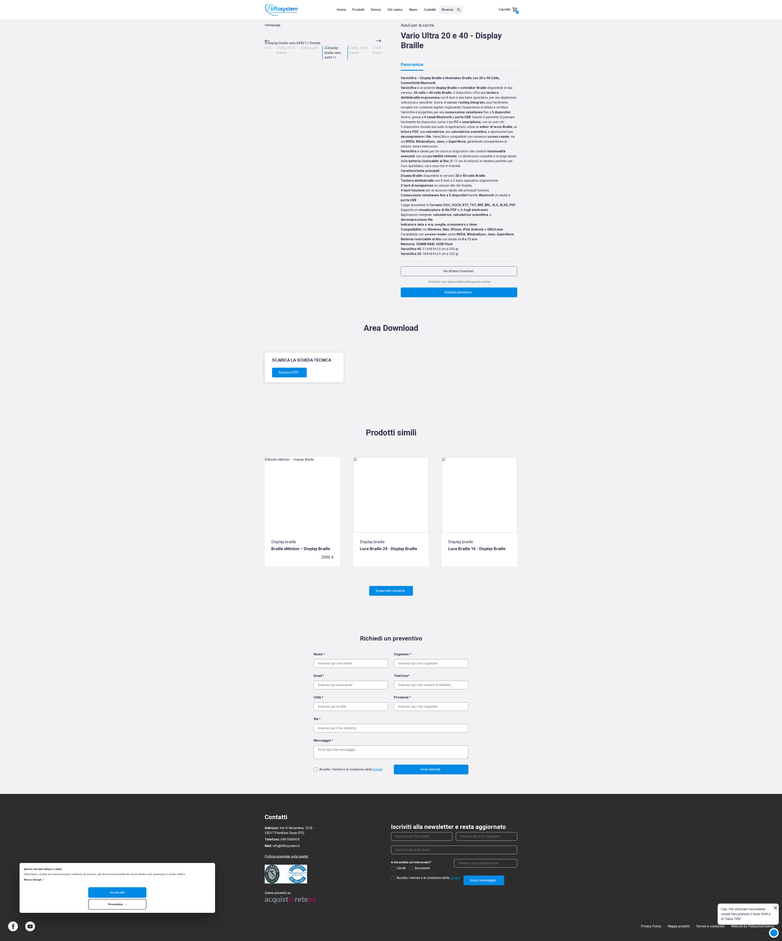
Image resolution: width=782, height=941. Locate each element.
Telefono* (402, 676)
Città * (318, 697)
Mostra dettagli (33, 879)
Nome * (319, 654)
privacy (378, 769)
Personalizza (115, 904)
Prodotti (358, 10)
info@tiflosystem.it (286, 846)
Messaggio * (323, 740)
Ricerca (448, 10)
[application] (774, 933)
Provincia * (402, 697)
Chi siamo (395, 10)
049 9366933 (290, 839)
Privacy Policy (651, 926)
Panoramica (412, 64)
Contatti (430, 10)
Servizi (376, 10)
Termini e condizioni (710, 926)
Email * (319, 676)
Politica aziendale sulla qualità (286, 856)
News (413, 10)
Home (341, 10)
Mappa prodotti (679, 926)
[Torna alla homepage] (281, 9)
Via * (317, 719)
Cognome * (402, 654)
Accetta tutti (117, 892)
